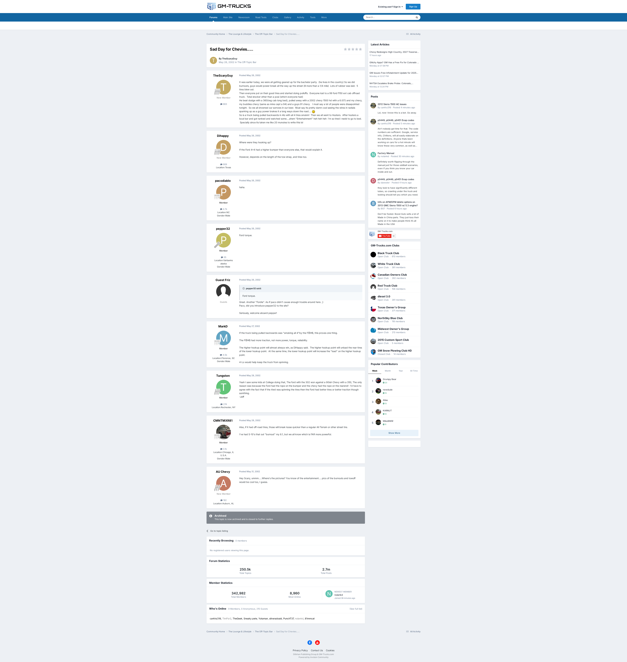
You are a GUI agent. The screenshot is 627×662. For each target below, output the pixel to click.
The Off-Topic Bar (246, 62)
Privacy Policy (300, 650)
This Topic (404, 17)
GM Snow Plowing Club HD (395, 350)
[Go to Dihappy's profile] (223, 147)
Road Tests (260, 17)
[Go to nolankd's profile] (329, 593)
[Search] (416, 17)
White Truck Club (389, 264)
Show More (394, 433)
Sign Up (413, 6)
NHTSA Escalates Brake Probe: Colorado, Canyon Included (390, 83)
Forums (213, 17)
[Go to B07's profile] (373, 203)
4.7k (224, 209)
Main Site (228, 17)
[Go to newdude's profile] (378, 391)
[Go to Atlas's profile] (378, 401)
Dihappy (223, 135)
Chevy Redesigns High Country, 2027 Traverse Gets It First (393, 52)
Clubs (275, 17)
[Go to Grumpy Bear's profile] (378, 380)
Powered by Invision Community (314, 657)
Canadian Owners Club (392, 274)
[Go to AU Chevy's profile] (223, 483)
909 (224, 164)
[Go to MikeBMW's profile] (378, 422)
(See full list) (356, 608)
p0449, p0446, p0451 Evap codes (396, 120)
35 (224, 257)
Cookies (330, 650)
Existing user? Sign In (390, 6)
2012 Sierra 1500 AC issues (392, 104)
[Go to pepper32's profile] (223, 240)
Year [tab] (401, 371)
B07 (383, 208)
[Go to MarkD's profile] (223, 338)
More (324, 17)
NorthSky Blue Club (390, 318)
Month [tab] (388, 371)
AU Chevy (223, 471)
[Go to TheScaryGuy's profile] (213, 60)
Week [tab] (374, 371)
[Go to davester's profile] (373, 181)
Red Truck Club (387, 285)
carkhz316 (386, 107)
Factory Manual (386, 153)
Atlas (385, 400)
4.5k (224, 355)
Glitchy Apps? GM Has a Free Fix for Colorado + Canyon (394, 62)
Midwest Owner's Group (393, 329)
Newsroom (243, 17)
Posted (404, 107)
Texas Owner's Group (392, 307)
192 (225, 500)
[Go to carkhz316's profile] (373, 105)
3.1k (224, 449)
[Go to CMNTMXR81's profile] (223, 432)
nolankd (338, 594)
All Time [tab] (414, 371)
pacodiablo (223, 180)
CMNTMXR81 (223, 420)
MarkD (223, 326)
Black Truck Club (388, 253)
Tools (312, 17)
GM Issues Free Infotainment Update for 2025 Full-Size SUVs (393, 73)
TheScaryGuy (229, 58)
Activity (300, 17)
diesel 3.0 (384, 296)
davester (385, 182)
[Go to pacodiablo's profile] (223, 192)
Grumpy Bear (389, 379)
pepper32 (223, 228)
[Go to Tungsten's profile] (223, 387)
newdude (388, 389)
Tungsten (223, 375)
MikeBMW (388, 421)
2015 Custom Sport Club (393, 339)
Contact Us (317, 650)
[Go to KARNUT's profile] (378, 412)
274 (225, 404)
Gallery (287, 17)
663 (224, 104)
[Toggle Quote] (243, 288)
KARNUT (387, 410)
